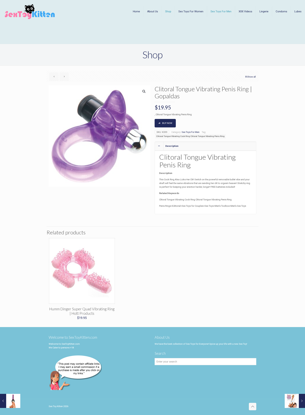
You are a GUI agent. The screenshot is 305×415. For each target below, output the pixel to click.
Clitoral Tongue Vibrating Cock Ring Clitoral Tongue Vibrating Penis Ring (190, 136)
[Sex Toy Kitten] (30, 11)
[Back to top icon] (252, 406)
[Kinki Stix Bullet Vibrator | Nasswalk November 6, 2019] (10, 401)
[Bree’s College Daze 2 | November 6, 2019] (295, 401)
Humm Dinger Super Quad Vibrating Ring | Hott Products (82, 311)
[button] (144, 91)
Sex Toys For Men (190, 132)
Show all (251, 76)
